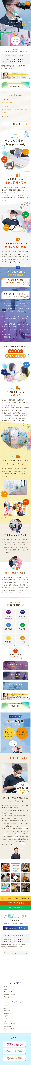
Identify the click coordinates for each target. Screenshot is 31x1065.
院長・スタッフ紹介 (8, 992)
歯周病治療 (6, 1011)
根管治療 (5, 1008)
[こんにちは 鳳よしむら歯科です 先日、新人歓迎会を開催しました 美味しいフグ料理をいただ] (25, 887)
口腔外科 (5, 1016)
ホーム (4, 987)
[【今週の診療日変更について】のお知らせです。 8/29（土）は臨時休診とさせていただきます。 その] (15, 868)
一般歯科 (5, 1005)
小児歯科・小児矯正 (8, 1024)
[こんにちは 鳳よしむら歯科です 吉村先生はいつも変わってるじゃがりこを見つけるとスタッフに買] (25, 877)
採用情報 (5, 997)
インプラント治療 (8, 1029)
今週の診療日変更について (10, 102)
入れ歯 (4, 1018)
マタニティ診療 (7, 1021)
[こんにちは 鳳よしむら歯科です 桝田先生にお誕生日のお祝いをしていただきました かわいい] (5, 868)
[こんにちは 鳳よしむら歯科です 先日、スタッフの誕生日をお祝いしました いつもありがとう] (15, 887)
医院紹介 (5, 989)
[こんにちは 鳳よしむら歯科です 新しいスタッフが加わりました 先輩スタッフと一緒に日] (5, 877)
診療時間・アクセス (8, 994)
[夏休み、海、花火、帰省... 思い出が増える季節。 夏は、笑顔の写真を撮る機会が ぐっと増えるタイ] (5, 887)
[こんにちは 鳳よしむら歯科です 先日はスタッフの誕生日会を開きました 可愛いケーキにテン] (25, 868)
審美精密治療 (6, 1026)
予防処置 (5, 1013)
